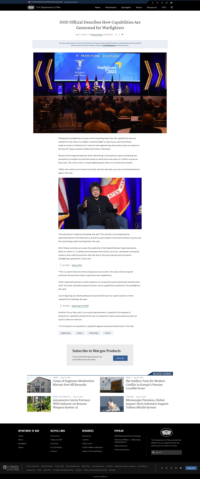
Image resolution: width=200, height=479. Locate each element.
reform (107, 333)
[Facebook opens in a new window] (157, 2)
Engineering (65, 333)
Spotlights (126, 7)
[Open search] (172, 7)
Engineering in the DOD (80, 306)
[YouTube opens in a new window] (171, 2)
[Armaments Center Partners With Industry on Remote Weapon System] (62, 403)
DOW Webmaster (109, 45)
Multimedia (110, 7)
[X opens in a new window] (152, 2)
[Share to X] (119, 35)
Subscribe (120, 358)
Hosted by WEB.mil (100, 476)
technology (93, 333)
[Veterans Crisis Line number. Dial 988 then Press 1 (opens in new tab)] (11, 468)
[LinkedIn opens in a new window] (166, 2)
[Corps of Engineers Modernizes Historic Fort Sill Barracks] (62, 384)
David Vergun (97, 34)
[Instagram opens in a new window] (162, 2)
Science (80, 333)
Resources (152, 7)
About (139, 7)
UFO (164, 7)
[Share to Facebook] (116, 35)
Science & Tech (77, 265)
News (97, 7)
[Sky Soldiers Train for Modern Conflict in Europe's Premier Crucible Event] (135, 384)
